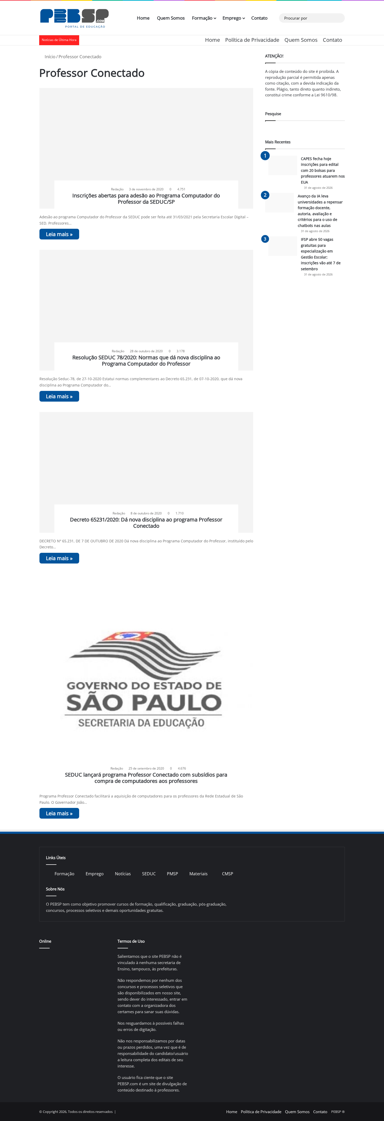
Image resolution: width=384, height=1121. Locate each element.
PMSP (172, 874)
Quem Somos (171, 18)
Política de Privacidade (252, 39)
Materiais (198, 874)
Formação (202, 18)
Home (143, 18)
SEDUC (149, 874)
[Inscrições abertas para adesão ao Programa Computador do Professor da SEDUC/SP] (146, 148)
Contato (259, 18)
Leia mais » (59, 234)
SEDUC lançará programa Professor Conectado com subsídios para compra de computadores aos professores (146, 777)
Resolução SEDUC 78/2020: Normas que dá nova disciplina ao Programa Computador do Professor (146, 360)
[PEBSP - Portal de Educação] (74, 18)
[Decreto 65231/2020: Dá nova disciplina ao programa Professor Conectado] (146, 472)
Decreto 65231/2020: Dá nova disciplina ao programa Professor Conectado (146, 522)
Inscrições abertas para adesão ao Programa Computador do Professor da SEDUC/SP (146, 198)
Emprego (232, 18)
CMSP (227, 874)
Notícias (123, 874)
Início (49, 57)
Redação (117, 189)
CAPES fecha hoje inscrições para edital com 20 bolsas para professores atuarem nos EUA (323, 170)
